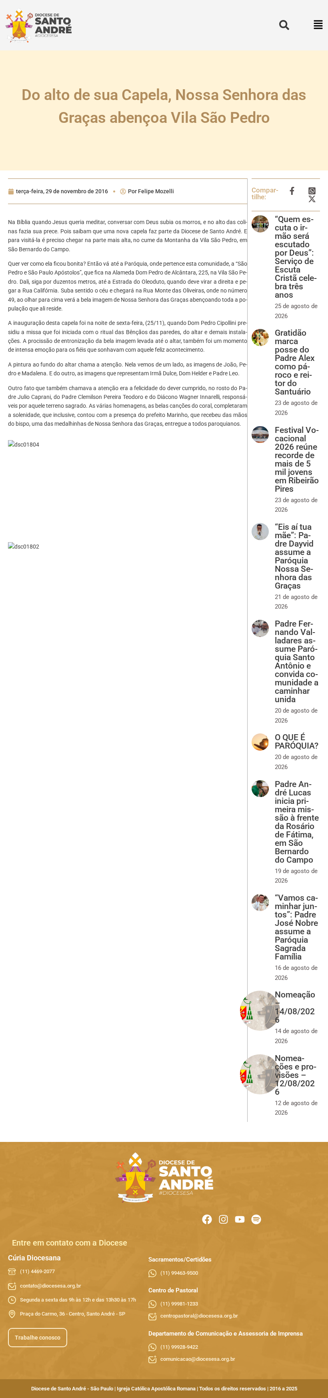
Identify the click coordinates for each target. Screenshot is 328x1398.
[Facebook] (207, 1219)
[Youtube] (240, 1219)
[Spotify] (256, 1219)
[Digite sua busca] (284, 25)
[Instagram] (223, 1219)
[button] (318, 25)
